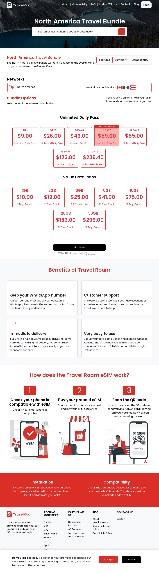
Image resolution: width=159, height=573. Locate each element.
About (64, 4)
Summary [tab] (121, 60)
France (48, 537)
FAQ (93, 4)
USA (46, 525)
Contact (125, 4)
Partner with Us (108, 4)
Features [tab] (104, 60)
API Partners (74, 529)
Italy (46, 549)
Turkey (47, 522)
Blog (136, 4)
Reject (131, 559)
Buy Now (79, 247)
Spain (47, 545)
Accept (108, 559)
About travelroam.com (101, 520)
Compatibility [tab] (140, 60)
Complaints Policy (102, 533)
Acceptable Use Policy (101, 528)
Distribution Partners (74, 523)
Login (146, 5)
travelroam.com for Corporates (77, 535)
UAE (46, 529)
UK (45, 541)
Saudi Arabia (50, 533)
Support (121, 518)
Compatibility (79, 4)
